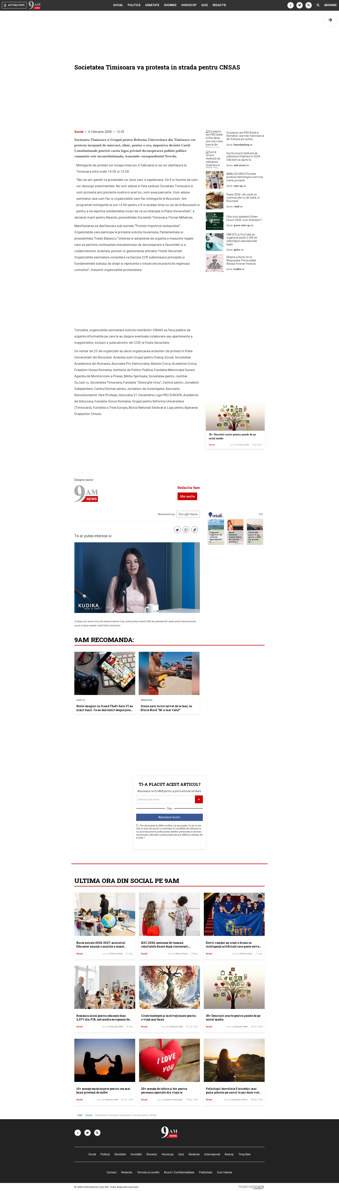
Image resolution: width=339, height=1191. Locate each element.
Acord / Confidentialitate (179, 1172)
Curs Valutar (224, 1172)
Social (118, 5)
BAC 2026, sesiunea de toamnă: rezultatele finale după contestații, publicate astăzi (165, 946)
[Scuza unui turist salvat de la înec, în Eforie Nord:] (169, 673)
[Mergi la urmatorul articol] (330, 20)
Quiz (204, 5)
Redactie (219, 5)
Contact (112, 1172)
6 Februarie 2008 (100, 132)
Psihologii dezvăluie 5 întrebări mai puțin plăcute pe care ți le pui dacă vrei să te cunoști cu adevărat (232, 1092)
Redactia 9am (189, 488)
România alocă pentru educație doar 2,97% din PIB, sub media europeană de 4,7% (102, 1019)
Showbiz (170, 5)
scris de (239, 445)
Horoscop (189, 5)
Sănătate (152, 5)
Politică (134, 5)
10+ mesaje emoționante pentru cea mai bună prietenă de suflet (103, 1090)
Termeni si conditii (148, 1172)
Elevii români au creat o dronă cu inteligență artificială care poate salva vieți (232, 946)
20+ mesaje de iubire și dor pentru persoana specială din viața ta (164, 1090)
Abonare (330, 5)
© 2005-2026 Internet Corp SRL (91, 1187)
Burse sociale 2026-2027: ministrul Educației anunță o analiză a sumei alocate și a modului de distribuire (100, 946)
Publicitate (205, 1172)
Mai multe (187, 496)
